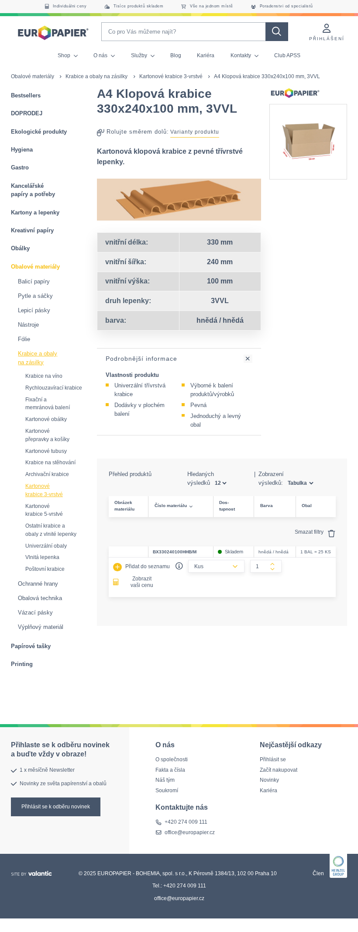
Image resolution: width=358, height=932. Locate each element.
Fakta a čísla (170, 769)
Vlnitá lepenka (42, 557)
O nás (101, 55)
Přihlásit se (273, 759)
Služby (139, 55)
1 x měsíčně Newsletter (47, 770)
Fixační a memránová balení (47, 404)
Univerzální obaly (46, 546)
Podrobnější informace (141, 358)
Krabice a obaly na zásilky (96, 76)
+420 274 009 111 (186, 822)
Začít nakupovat (278, 769)
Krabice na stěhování (50, 462)
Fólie (24, 339)
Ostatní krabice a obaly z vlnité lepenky (50, 530)
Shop (65, 55)
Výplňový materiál (40, 627)
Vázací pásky (35, 612)
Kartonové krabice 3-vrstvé (171, 76)
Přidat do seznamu (147, 566)
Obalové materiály (32, 76)
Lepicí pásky (34, 310)
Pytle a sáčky (35, 296)
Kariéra (205, 55)
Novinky (269, 780)
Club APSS (287, 55)
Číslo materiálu (171, 505)
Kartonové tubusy (46, 451)
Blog (175, 55)
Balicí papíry (34, 281)
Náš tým (165, 780)
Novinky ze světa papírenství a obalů (63, 783)
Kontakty (241, 55)
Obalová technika (40, 598)
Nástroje (28, 324)
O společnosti (171, 759)
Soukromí (166, 790)
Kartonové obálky (46, 419)
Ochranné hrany (38, 583)
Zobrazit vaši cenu (142, 582)
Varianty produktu (194, 132)
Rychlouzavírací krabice (53, 388)
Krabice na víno (43, 376)
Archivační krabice (47, 474)
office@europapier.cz (190, 832)
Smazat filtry (310, 532)
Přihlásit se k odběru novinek (55, 806)
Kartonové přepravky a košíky (47, 435)
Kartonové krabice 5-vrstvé (44, 510)
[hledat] (276, 31)
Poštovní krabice (45, 569)
